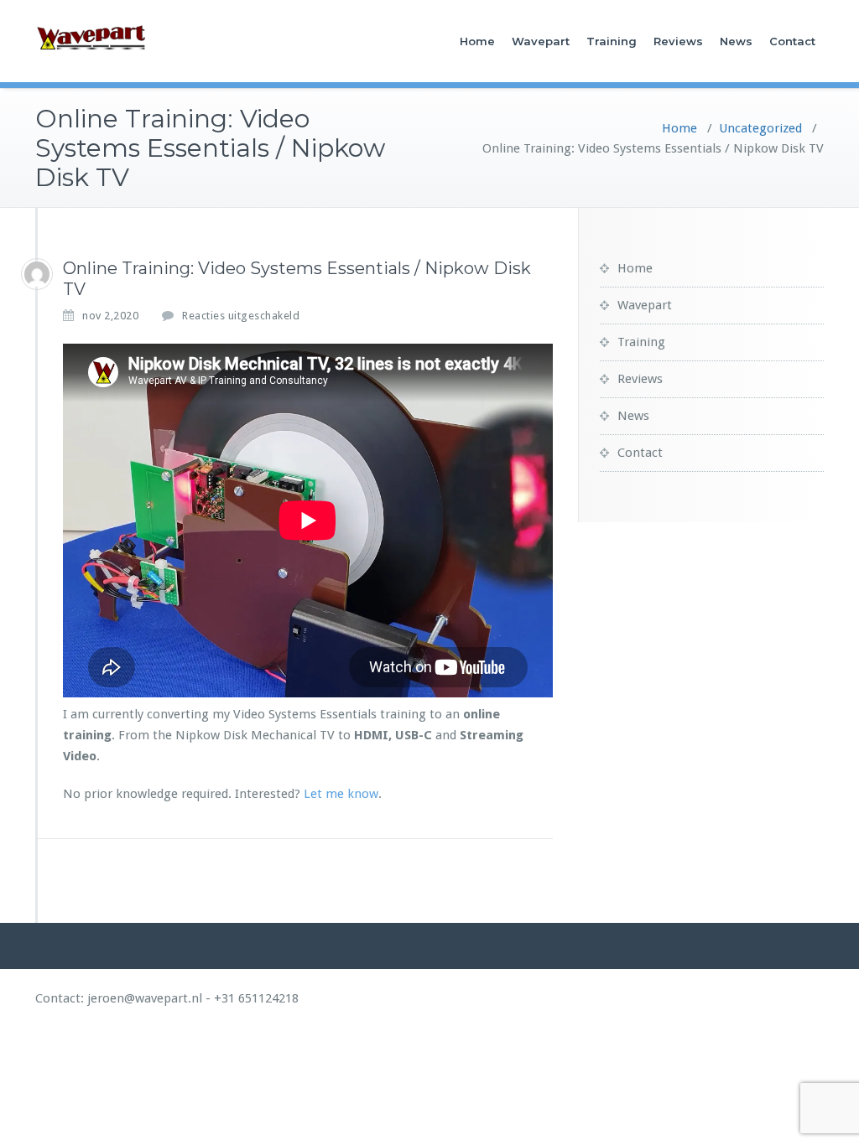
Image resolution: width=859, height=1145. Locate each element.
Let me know (341, 793)
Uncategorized (760, 128)
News (736, 41)
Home (477, 41)
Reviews (678, 41)
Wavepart (541, 41)
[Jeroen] (37, 274)
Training (611, 41)
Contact (792, 41)
